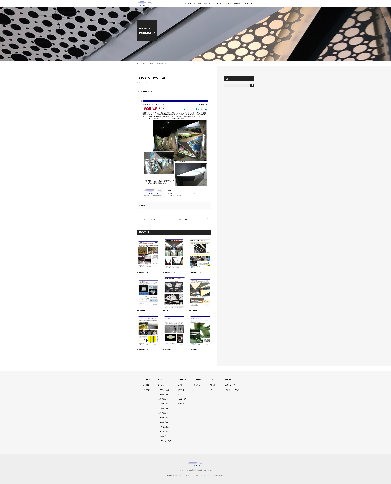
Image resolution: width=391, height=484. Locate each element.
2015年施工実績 (163, 436)
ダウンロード (218, 3)
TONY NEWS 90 (194, 311)
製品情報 (207, 3)
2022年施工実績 (163, 403)
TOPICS (213, 394)
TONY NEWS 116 (169, 272)
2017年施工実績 (163, 427)
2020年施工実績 (163, 413)
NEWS (228, 3)
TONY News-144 (168, 311)
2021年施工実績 (163, 408)
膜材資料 (181, 403)
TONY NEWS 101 (143, 311)
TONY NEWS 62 (168, 349)
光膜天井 (181, 390)
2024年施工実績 (163, 394)
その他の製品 (182, 399)
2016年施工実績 (163, 431)
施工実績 (197, 3)
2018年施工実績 (163, 422)
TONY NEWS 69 (194, 349)
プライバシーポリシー (233, 390)
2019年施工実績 (163, 417)
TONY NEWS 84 (142, 272)
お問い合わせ (248, 3)
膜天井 (180, 394)
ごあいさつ (147, 390)
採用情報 (236, 3)
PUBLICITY (214, 390)
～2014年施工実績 (164, 441)
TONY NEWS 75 (142, 349)
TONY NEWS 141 (195, 272)
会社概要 (188, 3)
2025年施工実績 (163, 390)
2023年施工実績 (163, 399)
